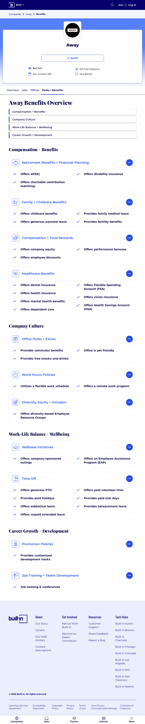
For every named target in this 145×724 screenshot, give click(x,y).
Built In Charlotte (121, 638)
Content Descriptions (43, 648)
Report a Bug (97, 640)
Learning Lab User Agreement (18, 707)
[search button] (112, 5)
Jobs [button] (25, 90)
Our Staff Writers (41, 638)
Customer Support (95, 625)
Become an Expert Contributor (69, 637)
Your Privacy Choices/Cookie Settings (104, 707)
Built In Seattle (124, 686)
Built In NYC (122, 670)
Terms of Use (82, 707)
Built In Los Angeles (122, 661)
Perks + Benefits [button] (52, 90)
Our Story (41, 623)
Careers (40, 630)
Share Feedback (98, 633)
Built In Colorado (125, 653)
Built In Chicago (125, 646)
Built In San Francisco (122, 678)
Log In (132, 5)
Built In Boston (124, 630)
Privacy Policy (70, 707)
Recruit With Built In (70, 625)
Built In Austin (124, 623)
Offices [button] (34, 90)
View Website (86, 73)
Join (121, 5)
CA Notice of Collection (126, 707)
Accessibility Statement (39, 707)
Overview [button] (13, 90)
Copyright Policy (57, 707)
